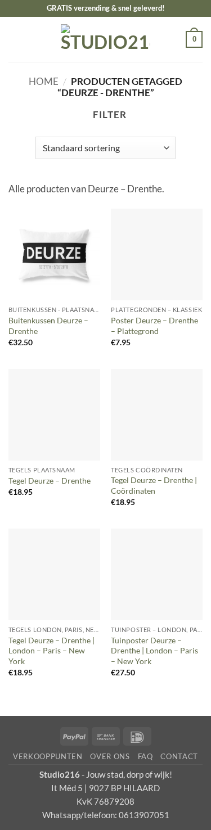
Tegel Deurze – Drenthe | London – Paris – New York (51, 650)
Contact (179, 756)
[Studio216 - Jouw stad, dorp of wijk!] (105, 40)
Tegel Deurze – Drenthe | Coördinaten (154, 485)
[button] (15, 39)
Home (44, 81)
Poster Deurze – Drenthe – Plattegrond (154, 325)
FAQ (145, 756)
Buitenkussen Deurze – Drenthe (48, 325)
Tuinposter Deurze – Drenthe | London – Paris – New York (154, 650)
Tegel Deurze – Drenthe (49, 480)
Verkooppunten (47, 756)
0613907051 (144, 815)
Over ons (109, 756)
